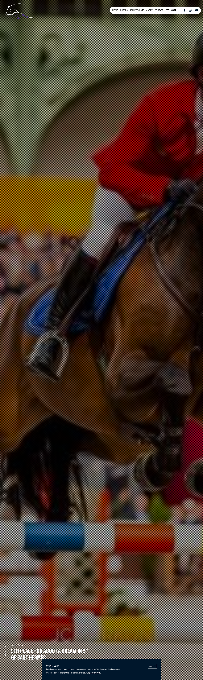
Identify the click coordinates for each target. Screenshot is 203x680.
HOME (115, 10)
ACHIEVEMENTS (137, 10)
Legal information (93, 672)
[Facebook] (184, 10)
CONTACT (159, 10)
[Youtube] (197, 10)
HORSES (124, 10)
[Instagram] (190, 10)
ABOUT (149, 10)
